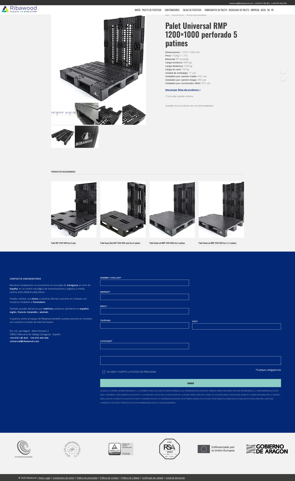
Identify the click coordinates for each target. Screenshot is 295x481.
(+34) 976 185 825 (262, 3)
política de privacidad (143, 371)
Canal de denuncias (175, 478)
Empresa (255, 10)
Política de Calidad (130, 478)
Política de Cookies (109, 478)
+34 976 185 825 (19, 337)
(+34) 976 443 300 (279, 3)
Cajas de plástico (192, 10)
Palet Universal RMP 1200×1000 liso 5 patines (167, 242)
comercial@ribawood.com (241, 3)
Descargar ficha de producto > (183, 89)
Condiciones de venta (63, 478)
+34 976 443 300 (39, 337)
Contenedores (172, 10)
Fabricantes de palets (216, 10)
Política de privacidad (87, 478)
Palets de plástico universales (196, 15)
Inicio (138, 10)
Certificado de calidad (152, 478)
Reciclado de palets (239, 10)
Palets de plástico (151, 10)
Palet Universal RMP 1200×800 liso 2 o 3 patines (217, 242)
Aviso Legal (44, 478)
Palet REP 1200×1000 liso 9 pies (63, 242)
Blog (263, 10)
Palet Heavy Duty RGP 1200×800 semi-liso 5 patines (120, 242)
